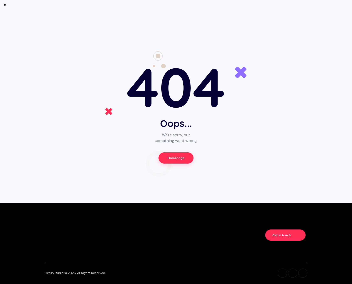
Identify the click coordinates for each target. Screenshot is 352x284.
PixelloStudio (54, 273)
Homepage (176, 158)
